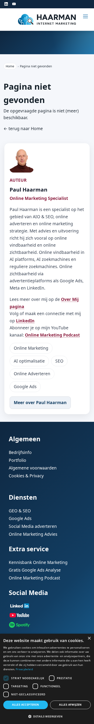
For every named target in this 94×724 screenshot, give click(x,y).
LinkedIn (25, 321)
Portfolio (17, 460)
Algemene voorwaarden (33, 468)
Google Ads (20, 518)
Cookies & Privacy (26, 476)
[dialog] (47, 679)
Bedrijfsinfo (20, 452)
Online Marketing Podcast (52, 335)
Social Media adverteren (33, 526)
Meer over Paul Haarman (40, 402)
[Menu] (88, 18)
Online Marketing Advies (33, 534)
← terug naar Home (23, 128)
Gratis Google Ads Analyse (35, 570)
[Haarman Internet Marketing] (47, 19)
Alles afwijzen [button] (70, 705)
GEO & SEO (20, 511)
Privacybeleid (24, 669)
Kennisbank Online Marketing (38, 562)
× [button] (89, 638)
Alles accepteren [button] (25, 705)
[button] (47, 716)
